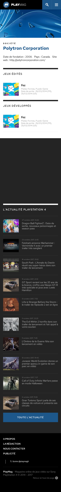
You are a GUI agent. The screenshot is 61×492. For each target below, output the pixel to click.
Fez (23, 85)
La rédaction (11, 443)
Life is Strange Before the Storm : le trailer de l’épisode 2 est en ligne (40, 303)
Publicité (9, 453)
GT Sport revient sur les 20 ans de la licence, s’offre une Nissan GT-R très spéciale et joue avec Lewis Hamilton (40, 286)
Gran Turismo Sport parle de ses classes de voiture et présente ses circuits (39, 403)
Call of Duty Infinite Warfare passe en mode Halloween (40, 382)
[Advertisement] (30, 164)
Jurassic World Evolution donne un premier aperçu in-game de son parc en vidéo (40, 364)
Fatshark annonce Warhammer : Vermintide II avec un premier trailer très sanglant (38, 246)
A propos (9, 439)
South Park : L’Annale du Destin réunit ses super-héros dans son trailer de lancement (38, 265)
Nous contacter (14, 448)
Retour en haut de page (43, 478)
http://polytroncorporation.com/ (27, 60)
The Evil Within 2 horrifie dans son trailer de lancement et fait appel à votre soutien (40, 324)
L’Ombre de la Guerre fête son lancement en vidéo (38, 342)
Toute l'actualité (30, 417)
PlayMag (8, 471)
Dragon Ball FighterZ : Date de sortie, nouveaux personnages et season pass (39, 226)
